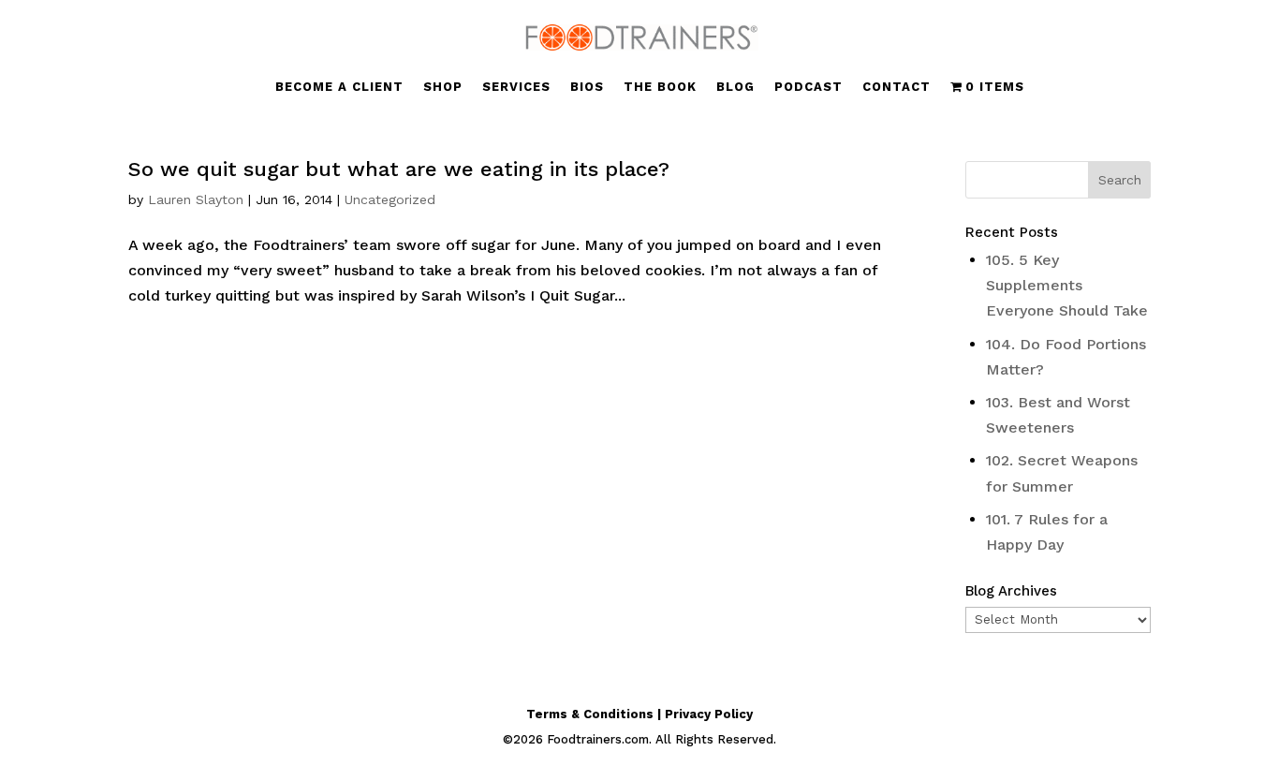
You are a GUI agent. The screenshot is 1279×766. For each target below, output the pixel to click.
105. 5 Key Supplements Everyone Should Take (1067, 285)
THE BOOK (660, 87)
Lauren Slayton (195, 199)
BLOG (735, 87)
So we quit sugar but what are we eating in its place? (398, 169)
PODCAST (808, 87)
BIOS (587, 87)
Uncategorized (390, 199)
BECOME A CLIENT (339, 87)
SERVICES (516, 87)
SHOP (443, 87)
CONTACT (896, 87)
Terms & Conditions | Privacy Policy (639, 714)
